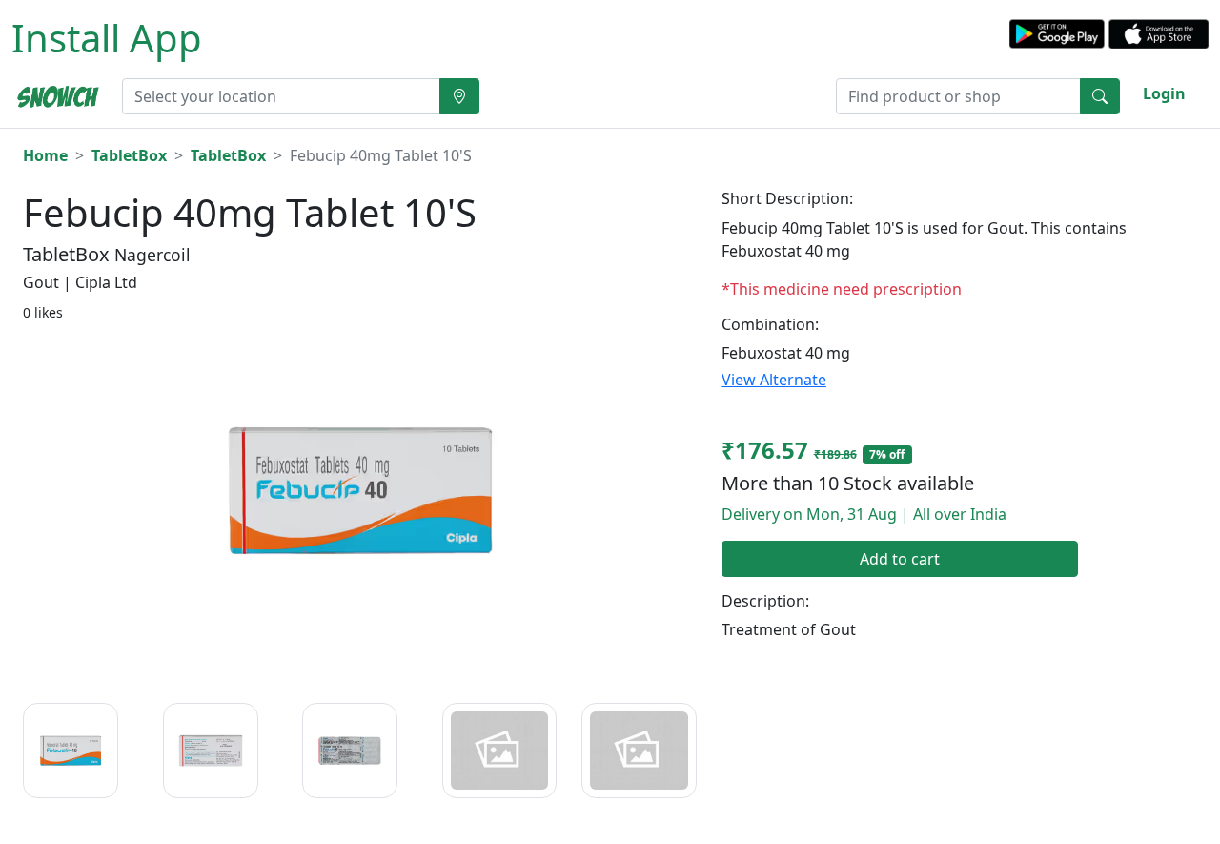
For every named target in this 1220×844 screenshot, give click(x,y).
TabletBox (129, 155)
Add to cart (900, 558)
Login (1164, 93)
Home (45, 155)
